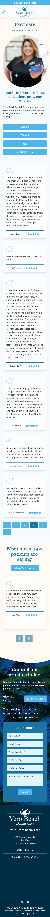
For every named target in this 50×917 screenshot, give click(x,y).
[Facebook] (28, 902)
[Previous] (7, 525)
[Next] (7, 532)
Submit (25, 792)
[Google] (22, 902)
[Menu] (46, 11)
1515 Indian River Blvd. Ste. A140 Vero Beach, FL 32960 (25, 840)
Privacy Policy (28, 913)
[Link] (3, 11)
